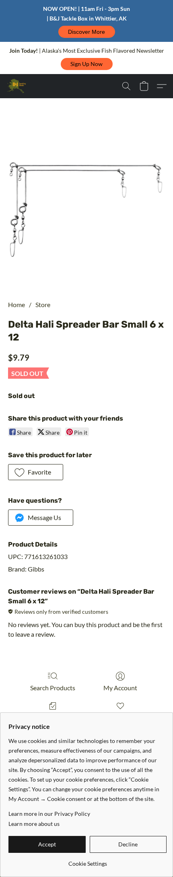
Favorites (120, 717)
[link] (87, 861)
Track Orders (53, 717)
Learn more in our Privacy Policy (49, 813)
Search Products (52, 687)
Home (16, 304)
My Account (120, 687)
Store (42, 304)
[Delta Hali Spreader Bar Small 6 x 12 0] (86, 208)
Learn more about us (34, 823)
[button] (86, 32)
